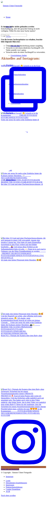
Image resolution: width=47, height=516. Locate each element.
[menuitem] (26, 481)
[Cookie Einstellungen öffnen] (19, 514)
